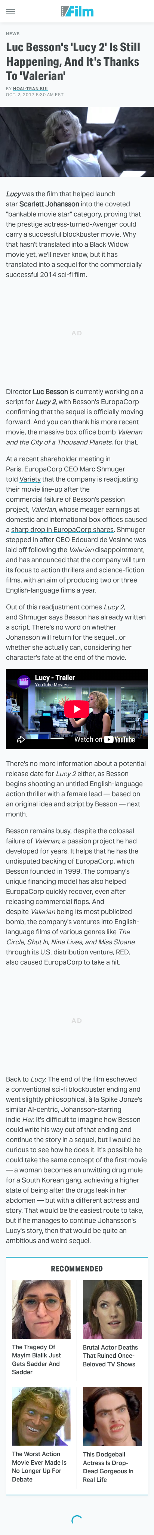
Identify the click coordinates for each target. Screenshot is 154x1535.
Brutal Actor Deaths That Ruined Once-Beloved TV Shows (110, 1356)
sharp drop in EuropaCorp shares (62, 529)
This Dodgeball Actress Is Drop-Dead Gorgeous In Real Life (108, 1467)
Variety (30, 479)
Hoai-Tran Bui (30, 88)
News (13, 33)
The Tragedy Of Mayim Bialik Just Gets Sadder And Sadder (36, 1359)
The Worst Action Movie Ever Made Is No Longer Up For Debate (39, 1466)
